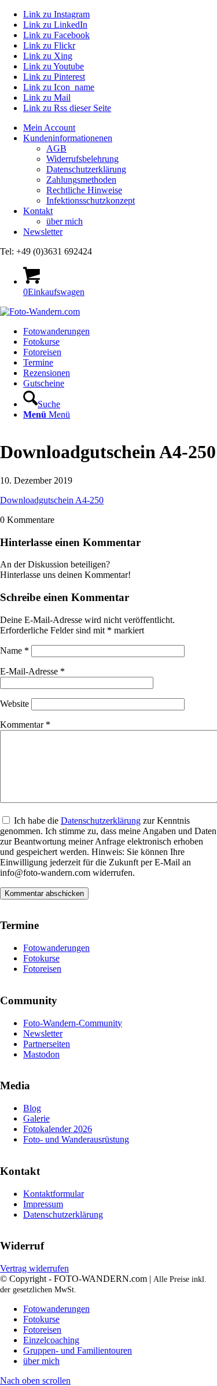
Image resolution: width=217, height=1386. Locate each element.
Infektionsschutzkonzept (90, 200)
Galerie (36, 1118)
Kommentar (25, 724)
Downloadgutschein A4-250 (52, 500)
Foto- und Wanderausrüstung (76, 1139)
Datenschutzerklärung (86, 169)
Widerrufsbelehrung (82, 159)
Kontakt (38, 211)
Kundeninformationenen (67, 138)
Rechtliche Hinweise (84, 190)
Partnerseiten (46, 1044)
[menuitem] (120, 128)
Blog (32, 1108)
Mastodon (41, 1054)
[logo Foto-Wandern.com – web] (40, 311)
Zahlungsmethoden (81, 180)
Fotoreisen (42, 969)
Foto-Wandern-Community (72, 1023)
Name (14, 650)
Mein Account (49, 127)
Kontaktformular (53, 1194)
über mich (64, 221)
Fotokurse (41, 958)
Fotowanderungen (56, 948)
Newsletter (42, 232)
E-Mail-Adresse (32, 671)
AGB (56, 148)
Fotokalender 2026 (57, 1129)
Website (14, 704)
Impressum (43, 1204)
